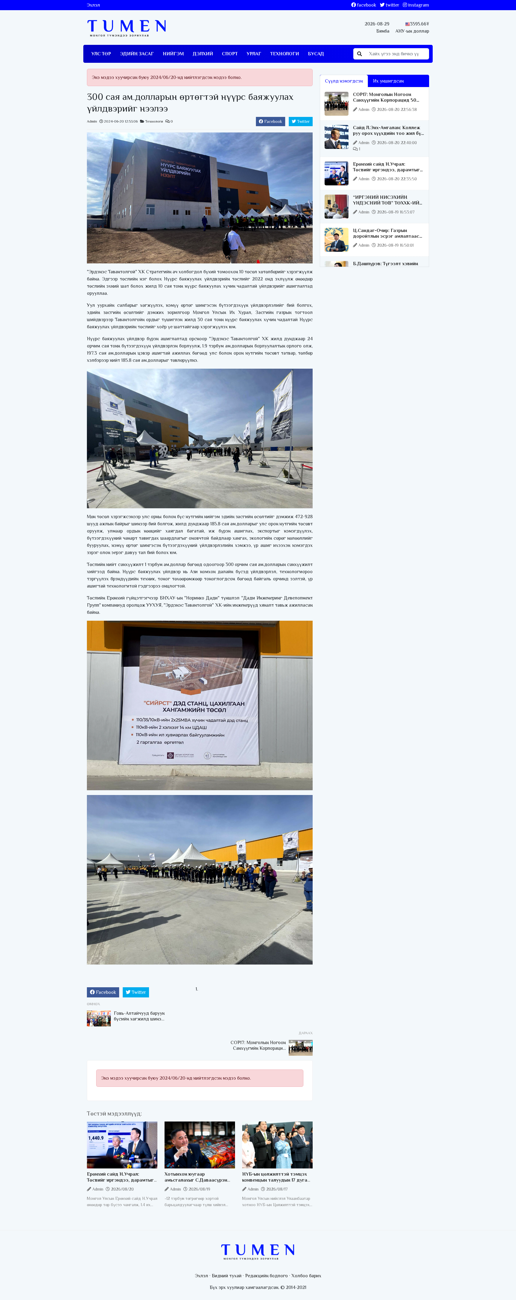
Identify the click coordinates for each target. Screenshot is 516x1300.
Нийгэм (173, 54)
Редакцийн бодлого (266, 1275)
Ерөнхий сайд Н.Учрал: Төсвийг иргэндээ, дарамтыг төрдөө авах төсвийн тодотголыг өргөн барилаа (120, 1182)
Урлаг (254, 54)
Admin (92, 121)
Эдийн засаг (137, 54)
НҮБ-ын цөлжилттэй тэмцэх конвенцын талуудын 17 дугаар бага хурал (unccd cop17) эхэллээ (277, 1182)
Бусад (316, 54)
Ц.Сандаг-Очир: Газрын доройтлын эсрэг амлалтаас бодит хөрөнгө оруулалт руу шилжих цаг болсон (386, 239)
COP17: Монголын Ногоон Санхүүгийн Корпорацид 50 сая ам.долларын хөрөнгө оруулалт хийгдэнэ (384, 103)
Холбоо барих (306, 1275)
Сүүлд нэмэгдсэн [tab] (344, 81)
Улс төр (101, 54)
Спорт (230, 54)
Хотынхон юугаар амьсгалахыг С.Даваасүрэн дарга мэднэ (196, 1179)
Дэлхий (203, 54)
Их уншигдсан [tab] (388, 81)
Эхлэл (93, 5)
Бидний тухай (227, 1275)
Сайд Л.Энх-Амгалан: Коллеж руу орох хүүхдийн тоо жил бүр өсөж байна (388, 133)
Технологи (284, 54)
